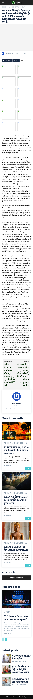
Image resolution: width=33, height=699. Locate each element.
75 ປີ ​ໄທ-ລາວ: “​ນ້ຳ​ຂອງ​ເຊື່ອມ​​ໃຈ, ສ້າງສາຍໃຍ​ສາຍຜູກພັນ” (16, 617)
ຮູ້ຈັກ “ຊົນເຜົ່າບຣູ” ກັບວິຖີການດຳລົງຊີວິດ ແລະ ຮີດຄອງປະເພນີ (21, 669)
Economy (6, 7)
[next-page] (6, 639)
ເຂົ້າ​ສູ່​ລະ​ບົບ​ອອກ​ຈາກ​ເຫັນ (16, 578)
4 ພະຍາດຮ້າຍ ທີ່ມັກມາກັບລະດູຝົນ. (21, 657)
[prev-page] (3, 639)
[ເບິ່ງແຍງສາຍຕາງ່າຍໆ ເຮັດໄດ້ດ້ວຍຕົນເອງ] (6, 681)
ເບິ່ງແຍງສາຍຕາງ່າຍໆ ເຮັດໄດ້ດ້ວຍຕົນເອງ (20, 680)
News (23, 7)
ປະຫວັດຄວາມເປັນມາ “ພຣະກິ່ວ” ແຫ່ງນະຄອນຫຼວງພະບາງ (16, 548)
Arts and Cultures (15, 443)
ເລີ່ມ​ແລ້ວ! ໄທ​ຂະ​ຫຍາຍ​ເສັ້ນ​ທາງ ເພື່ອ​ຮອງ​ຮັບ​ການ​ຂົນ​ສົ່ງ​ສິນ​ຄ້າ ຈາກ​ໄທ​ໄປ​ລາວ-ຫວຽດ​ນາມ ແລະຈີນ (23, 374)
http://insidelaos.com (16, 405)
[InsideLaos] (3, 53)
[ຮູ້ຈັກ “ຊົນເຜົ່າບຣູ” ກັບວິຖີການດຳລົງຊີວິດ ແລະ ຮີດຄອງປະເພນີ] (6, 669)
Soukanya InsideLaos (19, 661)
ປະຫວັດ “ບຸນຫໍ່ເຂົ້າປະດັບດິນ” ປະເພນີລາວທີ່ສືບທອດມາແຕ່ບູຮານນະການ (16, 500)
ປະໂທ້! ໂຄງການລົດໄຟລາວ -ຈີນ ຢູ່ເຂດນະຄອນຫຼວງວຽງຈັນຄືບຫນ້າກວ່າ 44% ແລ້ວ (9, 374)
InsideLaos (9, 53)
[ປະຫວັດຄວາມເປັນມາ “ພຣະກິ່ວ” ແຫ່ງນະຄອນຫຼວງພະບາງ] (16, 531)
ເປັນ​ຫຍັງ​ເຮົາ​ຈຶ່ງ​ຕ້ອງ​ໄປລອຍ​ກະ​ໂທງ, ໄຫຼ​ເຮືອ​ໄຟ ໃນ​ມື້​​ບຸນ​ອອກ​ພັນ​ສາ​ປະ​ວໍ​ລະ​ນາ (16, 450)
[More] (22, 60)
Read (28, 468)
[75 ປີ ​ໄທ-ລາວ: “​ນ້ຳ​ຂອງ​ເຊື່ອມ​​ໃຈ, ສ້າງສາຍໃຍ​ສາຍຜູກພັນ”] (16, 599)
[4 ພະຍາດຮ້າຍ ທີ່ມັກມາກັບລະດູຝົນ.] (6, 658)
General (15, 7)
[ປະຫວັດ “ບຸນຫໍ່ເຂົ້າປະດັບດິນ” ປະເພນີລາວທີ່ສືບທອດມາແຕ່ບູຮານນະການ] (16, 481)
